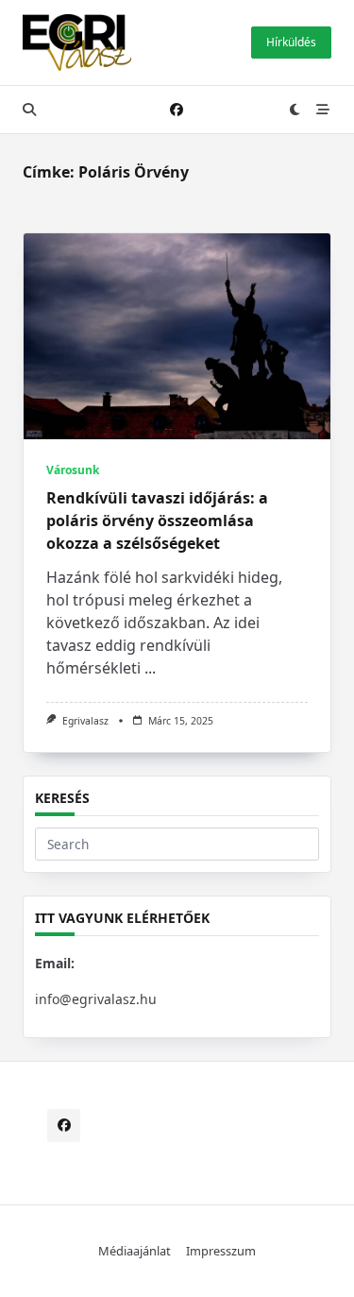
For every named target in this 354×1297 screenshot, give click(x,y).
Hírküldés (291, 42)
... (150, 667)
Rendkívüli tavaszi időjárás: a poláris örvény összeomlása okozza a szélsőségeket (157, 520)
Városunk (72, 470)
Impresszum (221, 1250)
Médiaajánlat (134, 1250)
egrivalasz (85, 720)
